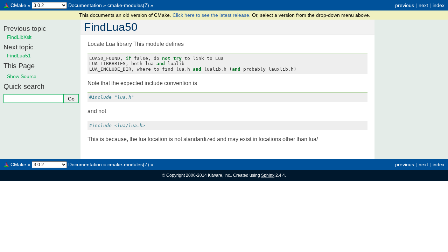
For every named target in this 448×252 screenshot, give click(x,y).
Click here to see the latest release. (212, 15)
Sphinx (267, 175)
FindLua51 (19, 55)
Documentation (85, 5)
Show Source (21, 76)
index (438, 5)
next (423, 5)
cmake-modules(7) (128, 5)
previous (404, 5)
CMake (18, 5)
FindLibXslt (19, 37)
